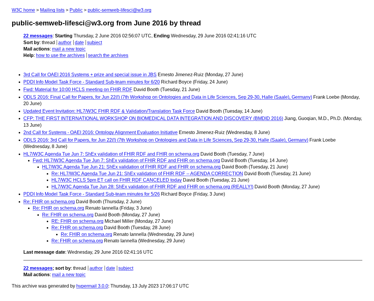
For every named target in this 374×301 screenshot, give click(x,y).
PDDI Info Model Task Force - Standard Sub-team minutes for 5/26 (91, 194)
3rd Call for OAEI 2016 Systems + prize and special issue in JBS (90, 74)
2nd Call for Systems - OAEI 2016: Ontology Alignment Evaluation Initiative (100, 132)
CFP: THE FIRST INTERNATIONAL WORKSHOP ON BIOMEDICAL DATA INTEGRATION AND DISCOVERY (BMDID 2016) (153, 118)
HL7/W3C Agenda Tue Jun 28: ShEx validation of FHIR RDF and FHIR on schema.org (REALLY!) (152, 186)
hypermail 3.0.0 (92, 285)
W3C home (23, 10)
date (79, 42)
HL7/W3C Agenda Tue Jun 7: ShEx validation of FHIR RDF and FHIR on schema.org (111, 154)
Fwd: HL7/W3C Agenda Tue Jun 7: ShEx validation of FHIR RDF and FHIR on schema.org (126, 160)
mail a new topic (69, 48)
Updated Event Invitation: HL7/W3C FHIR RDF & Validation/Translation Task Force (109, 111)
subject (94, 42)
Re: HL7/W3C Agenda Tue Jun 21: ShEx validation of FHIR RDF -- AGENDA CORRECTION (147, 173)
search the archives (108, 55)
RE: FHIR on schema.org (77, 221)
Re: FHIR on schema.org (49, 201)
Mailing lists (52, 10)
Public (76, 10)
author (64, 42)
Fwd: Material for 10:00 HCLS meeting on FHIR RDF (77, 89)
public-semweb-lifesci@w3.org (119, 10)
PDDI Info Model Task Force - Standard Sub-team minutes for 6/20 (91, 81)
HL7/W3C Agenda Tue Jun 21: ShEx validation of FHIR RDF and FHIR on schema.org (131, 166)
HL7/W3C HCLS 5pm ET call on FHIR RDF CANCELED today (116, 180)
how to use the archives (60, 55)
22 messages (38, 35)
